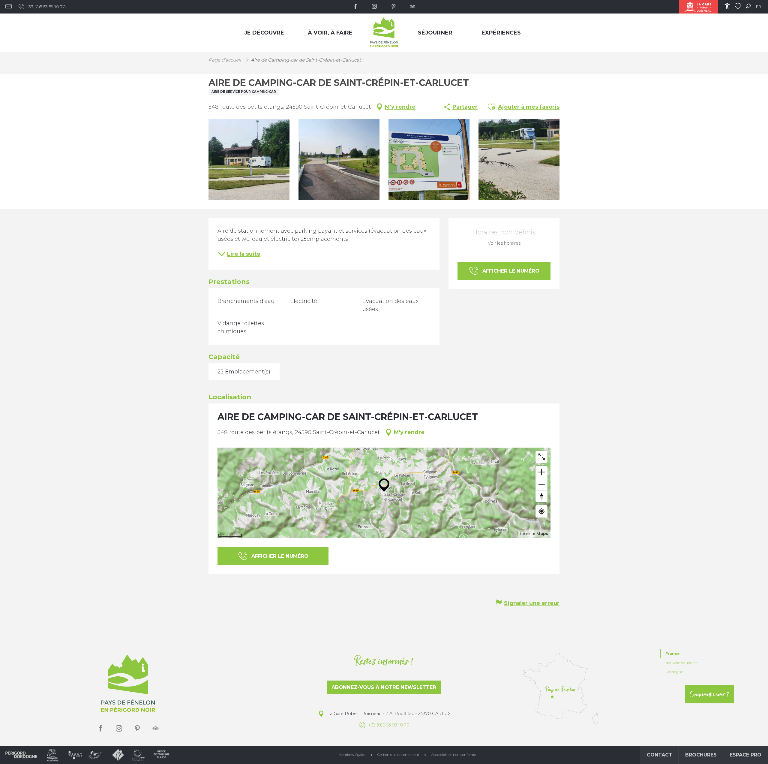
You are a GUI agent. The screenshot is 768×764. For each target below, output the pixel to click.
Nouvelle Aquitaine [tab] (681, 662)
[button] (748, 5)
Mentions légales (352, 755)
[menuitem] (265, 32)
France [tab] (672, 653)
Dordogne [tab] (674, 671)
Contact (659, 755)
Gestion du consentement (398, 755)
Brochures (701, 755)
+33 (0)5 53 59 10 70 (46, 6)
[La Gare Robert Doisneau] (698, 7)
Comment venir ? (709, 694)
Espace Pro (745, 755)
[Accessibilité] (727, 6)
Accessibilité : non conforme (453, 755)
